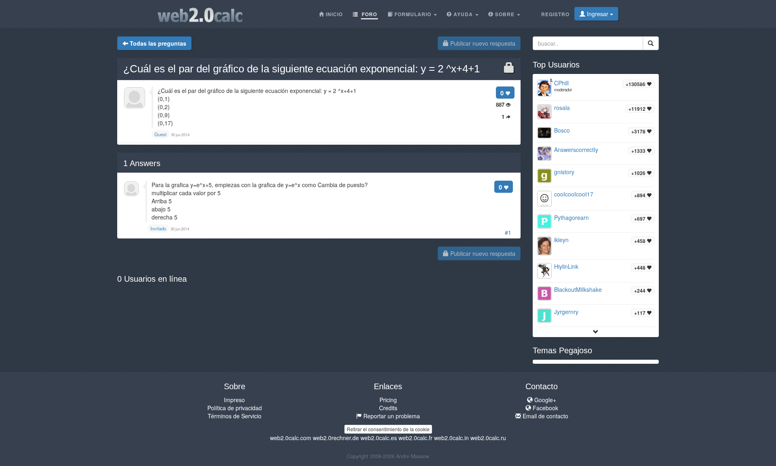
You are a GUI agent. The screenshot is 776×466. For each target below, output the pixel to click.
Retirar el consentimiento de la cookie (388, 429)
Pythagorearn (571, 217)
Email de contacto (544, 416)
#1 (508, 232)
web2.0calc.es (379, 438)
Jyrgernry (566, 312)
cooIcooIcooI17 (573, 194)
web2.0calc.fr (415, 438)
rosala (562, 107)
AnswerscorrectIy (576, 149)
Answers (141, 163)
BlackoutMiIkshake (578, 289)
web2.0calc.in (451, 438)
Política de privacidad (234, 408)
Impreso (234, 400)
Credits (388, 408)
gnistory (564, 172)
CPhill (561, 83)
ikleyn (561, 240)
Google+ (544, 400)
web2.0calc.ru (488, 438)
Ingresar (597, 14)
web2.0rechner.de (336, 438)
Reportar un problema (391, 416)
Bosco (562, 130)
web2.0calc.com (290, 438)
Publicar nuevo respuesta (482, 43)
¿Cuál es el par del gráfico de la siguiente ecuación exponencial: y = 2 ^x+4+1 (301, 69)
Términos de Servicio (234, 416)
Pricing (388, 400)
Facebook (544, 408)
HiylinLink (566, 266)
